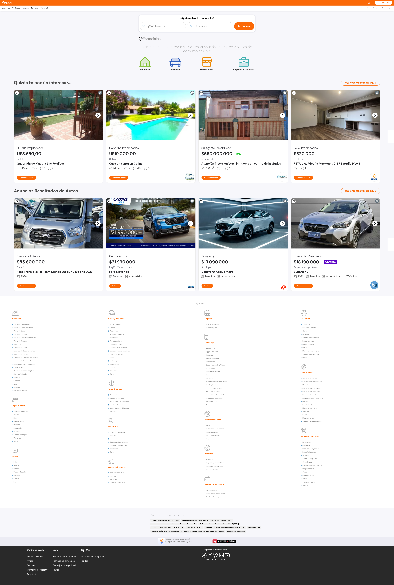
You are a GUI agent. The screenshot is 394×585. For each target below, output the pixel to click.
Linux (208, 375)
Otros (16, 441)
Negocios (17, 387)
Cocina (16, 415)
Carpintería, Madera (309, 378)
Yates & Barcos (115, 389)
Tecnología (209, 342)
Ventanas (17, 438)
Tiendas (84, 560)
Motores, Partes (116, 361)
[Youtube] (227, 555)
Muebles (17, 425)
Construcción (307, 372)
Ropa (15, 482)
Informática (210, 362)
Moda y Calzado (20, 472)
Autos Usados (115, 324)
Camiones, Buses (116, 344)
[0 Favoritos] (17, 93)
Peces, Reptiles (308, 344)
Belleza (15, 456)
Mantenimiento (308, 418)
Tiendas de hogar (20, 435)
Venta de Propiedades (22, 324)
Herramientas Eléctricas (311, 388)
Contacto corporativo (38, 569)
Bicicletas (209, 459)
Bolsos (16, 462)
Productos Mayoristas (310, 449)
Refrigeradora (211, 401)
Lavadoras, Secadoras (214, 398)
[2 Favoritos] (294, 93)
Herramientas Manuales (311, 391)
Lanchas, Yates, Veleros (118, 405)
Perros (304, 347)
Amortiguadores (116, 341)
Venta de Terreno (20, 341)
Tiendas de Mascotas (310, 338)
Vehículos (16, 8)
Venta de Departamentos (23, 328)
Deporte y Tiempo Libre (215, 463)
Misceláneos (307, 385)
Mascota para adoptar (311, 351)
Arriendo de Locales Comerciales (26, 357)
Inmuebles (6, 8)
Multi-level (306, 445)
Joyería (16, 465)
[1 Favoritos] (294, 201)
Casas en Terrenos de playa (24, 371)
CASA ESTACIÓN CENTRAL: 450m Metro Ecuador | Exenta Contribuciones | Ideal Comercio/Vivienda (188, 531)
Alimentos (306, 324)
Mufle (112, 357)
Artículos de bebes (117, 473)
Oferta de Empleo (212, 324)
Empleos (208, 318)
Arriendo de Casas (20, 347)
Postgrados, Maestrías (118, 445)
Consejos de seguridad (374, 8)
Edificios (17, 377)
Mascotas (305, 318)
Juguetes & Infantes (117, 467)
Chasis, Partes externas (119, 347)
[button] (98, 115)
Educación (113, 426)
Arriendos (17, 344)
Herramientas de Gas (310, 395)
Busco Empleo (211, 328)
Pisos (15, 418)
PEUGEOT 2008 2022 (194, 527)
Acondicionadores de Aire (216, 395)
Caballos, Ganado (309, 328)
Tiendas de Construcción (311, 421)
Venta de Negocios (309, 459)
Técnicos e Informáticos (119, 442)
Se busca (17, 431)
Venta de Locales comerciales (25, 338)
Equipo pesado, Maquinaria (120, 351)
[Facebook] (204, 555)
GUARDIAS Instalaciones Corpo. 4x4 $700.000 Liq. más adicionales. (207, 520)
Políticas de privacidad (64, 560)
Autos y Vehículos (116, 318)
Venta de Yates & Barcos (119, 408)
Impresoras (210, 368)
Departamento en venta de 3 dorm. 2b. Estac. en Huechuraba (174, 524)
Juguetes (113, 479)
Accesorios (114, 338)
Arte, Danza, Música (117, 432)
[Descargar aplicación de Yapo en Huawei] (214, 541)
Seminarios (114, 449)
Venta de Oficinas (20, 334)
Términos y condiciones (64, 556)
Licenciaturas (115, 439)
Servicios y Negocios (310, 436)
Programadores (308, 469)
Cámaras (209, 355)
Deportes (208, 454)
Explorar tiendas (361, 8)
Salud (304, 479)
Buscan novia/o (308, 341)
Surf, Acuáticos (212, 469)
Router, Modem (212, 385)
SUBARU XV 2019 (254, 527)
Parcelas (17, 381)
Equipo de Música (116, 354)
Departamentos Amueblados (24, 364)
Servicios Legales (308, 482)
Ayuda (30, 560)
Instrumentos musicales (215, 429)
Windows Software (213, 391)
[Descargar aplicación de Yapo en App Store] (221, 541)
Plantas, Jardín (19, 421)
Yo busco (113, 411)
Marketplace (45, 8)
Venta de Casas (19, 331)
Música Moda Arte (212, 419)
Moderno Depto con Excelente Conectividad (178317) (225, 527)
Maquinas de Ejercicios (214, 466)
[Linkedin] (221, 555)
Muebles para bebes (117, 483)
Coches (113, 476)
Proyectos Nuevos (20, 391)
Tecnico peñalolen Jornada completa (165, 520)
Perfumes (17, 475)
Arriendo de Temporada (23, 361)
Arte (208, 425)
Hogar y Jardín (18, 405)
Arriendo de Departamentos (24, 351)
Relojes (16, 479)
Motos (112, 328)
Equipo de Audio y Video (215, 365)
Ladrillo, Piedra (307, 405)
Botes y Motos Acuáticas (119, 401)
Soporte (31, 565)
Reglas (56, 569)
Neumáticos (114, 364)
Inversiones (306, 442)
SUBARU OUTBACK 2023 (236, 531)
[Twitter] (216, 555)
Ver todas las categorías (92, 556)
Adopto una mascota (310, 354)
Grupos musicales (213, 435)
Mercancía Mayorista (214, 484)
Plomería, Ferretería (309, 408)
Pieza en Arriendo (20, 374)
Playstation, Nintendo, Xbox (216, 381)
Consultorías (307, 462)
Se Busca (113, 371)
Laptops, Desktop (213, 372)
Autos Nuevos (115, 331)
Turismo (305, 485)
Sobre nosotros (35, 556)
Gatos (304, 331)
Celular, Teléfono (212, 358)
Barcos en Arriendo (117, 398)
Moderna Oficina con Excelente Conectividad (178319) (219, 524)
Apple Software (212, 352)
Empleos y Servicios (30, 8)
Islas (15, 384)
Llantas (112, 367)
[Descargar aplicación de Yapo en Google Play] (231, 541)
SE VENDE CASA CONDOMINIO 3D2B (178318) (167, 527)
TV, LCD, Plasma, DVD (214, 388)
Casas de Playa (19, 367)
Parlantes (209, 378)
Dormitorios (18, 428)
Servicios (305, 411)
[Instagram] (210, 555)
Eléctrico (305, 401)
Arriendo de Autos (117, 334)
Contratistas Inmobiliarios (312, 381)
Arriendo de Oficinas (21, 354)
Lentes (16, 469)
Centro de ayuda (387, 8)
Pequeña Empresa (309, 452)
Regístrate (32, 574)
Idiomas (113, 435)
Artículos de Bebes (21, 411)
